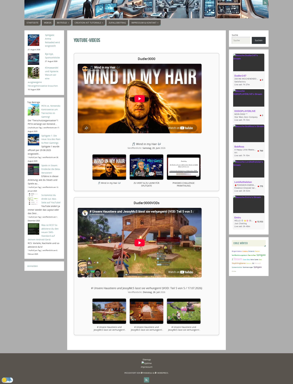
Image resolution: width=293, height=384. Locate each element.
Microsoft (258, 263)
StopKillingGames (239, 263)
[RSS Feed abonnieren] (265, 2)
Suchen (258, 40)
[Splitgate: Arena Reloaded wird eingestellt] (35, 40)
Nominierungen (248, 267)
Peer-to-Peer (252, 255)
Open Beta (246, 259)
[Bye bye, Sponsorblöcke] (35, 59)
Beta (260, 259)
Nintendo (251, 251)
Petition (257, 251)
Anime (234, 271)
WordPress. (163, 373)
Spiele (256, 259)
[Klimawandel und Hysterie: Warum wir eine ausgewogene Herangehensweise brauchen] (35, 72)
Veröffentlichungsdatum (239, 255)
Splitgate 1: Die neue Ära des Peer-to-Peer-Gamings (51, 139)
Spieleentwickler (237, 267)
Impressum (146, 366)
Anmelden (32, 266)
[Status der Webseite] (147, 363)
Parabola (147, 373)
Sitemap (146, 359)
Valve (252, 259)
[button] (109, 170)
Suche (235, 35)
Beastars (249, 263)
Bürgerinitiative (237, 251)
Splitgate (258, 267)
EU (253, 263)
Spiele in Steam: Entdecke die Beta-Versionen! (50, 169)
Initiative (245, 251)
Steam (238, 259)
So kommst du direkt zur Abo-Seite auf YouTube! (51, 199)
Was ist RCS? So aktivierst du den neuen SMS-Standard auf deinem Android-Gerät (43, 232)
